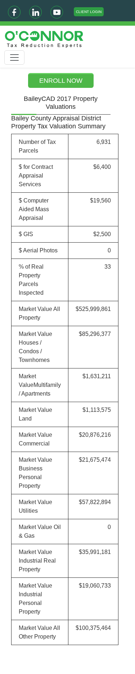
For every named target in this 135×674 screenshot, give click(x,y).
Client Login (89, 12)
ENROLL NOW (60, 80)
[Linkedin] (35, 12)
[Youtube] (56, 12)
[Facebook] (14, 12)
